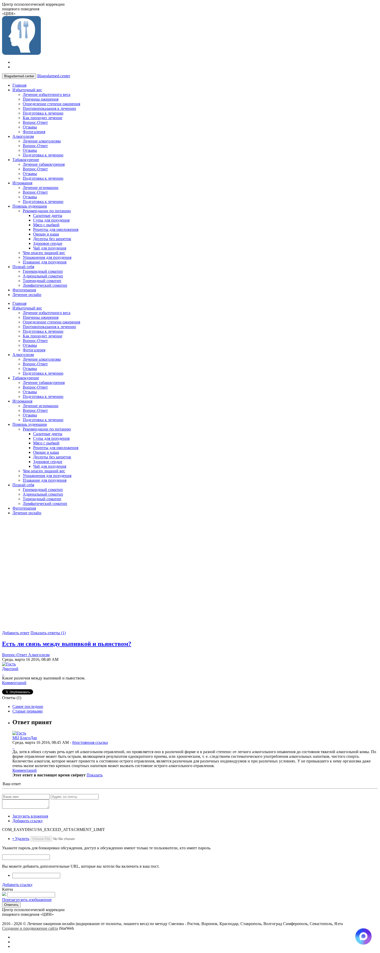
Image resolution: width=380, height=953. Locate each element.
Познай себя (23, 266)
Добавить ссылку (27, 821)
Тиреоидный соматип (42, 280)
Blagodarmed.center (53, 76)
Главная (19, 85)
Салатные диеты (47, 215)
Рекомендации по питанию (47, 211)
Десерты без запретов (52, 239)
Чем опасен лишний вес (44, 253)
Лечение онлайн (26, 294)
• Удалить (20, 838)
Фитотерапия (24, 290)
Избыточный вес (27, 90)
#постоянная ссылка (90, 742)
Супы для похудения (51, 220)
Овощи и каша (46, 234)
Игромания (22, 183)
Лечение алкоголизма (42, 141)
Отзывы (30, 127)
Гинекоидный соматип (43, 271)
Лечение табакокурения (44, 164)
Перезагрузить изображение (27, 899)
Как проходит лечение (42, 118)
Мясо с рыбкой (46, 225)
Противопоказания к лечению (49, 108)
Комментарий (14, 682)
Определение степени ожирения (51, 104)
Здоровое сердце (47, 243)
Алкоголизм (23, 136)
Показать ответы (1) (48, 633)
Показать (95, 775)
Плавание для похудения (44, 262)
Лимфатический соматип (45, 285)
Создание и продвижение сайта (30, 928)
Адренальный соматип (43, 276)
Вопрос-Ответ (35, 122)
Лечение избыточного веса (46, 94)
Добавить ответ (15, 633)
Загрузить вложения (30, 816)
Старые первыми (27, 711)
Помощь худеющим (29, 206)
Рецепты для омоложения (55, 229)
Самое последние (27, 706)
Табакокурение (25, 159)
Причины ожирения (40, 99)
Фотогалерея (34, 132)
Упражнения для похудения (47, 257)
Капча (7, 889)
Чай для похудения (49, 248)
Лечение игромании (40, 187)
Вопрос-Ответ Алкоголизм (26, 655)
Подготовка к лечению (43, 113)
